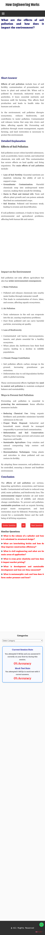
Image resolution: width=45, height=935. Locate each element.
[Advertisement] (22, 52)
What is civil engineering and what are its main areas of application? (22, 553)
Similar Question (9, 525)
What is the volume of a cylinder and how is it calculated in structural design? (22, 537)
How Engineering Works (22, 5)
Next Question (36, 525)
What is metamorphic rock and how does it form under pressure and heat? (22, 576)
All (23, 525)
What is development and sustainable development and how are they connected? (22, 568)
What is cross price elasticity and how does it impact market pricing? (22, 560)
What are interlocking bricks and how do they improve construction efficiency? (22, 545)
